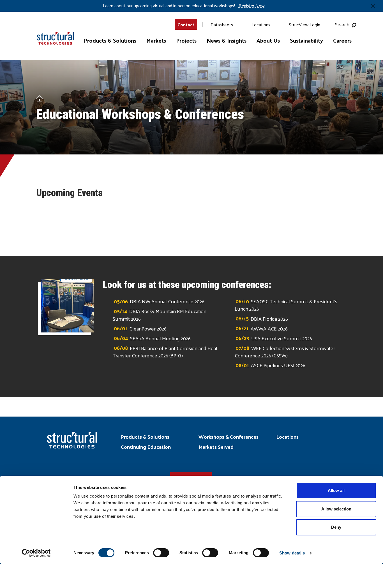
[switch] (161, 552)
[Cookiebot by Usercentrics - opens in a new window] (36, 553)
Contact (185, 24)
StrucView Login (304, 24)
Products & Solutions (145, 436)
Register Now (252, 6)
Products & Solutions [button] (110, 40)
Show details (292, 553)
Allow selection (336, 509)
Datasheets (222, 24)
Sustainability (306, 40)
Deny (336, 527)
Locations (261, 24)
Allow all (336, 490)
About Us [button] (268, 40)
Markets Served (216, 446)
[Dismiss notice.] (373, 6)
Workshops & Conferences (229, 436)
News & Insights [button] (226, 40)
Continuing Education (146, 446)
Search (343, 24)
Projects (186, 40)
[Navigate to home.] (53, 33)
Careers (342, 40)
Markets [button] (156, 40)
